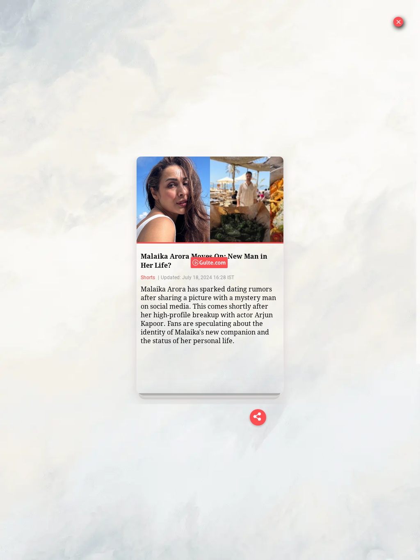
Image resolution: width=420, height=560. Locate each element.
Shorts (148, 277)
